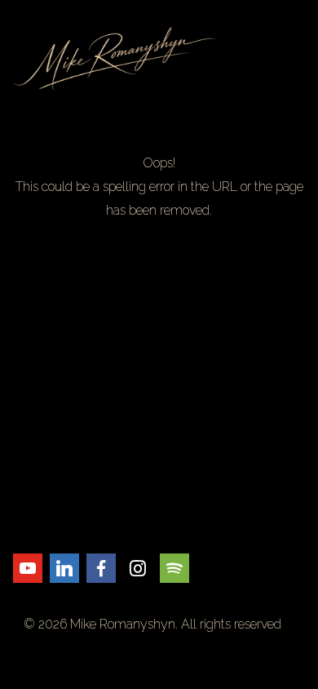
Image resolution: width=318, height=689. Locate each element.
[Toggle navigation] (295, 59)
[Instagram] (137, 568)
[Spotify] (174, 568)
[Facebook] (101, 568)
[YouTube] (27, 568)
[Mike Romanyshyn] (159, 58)
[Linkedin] (64, 568)
